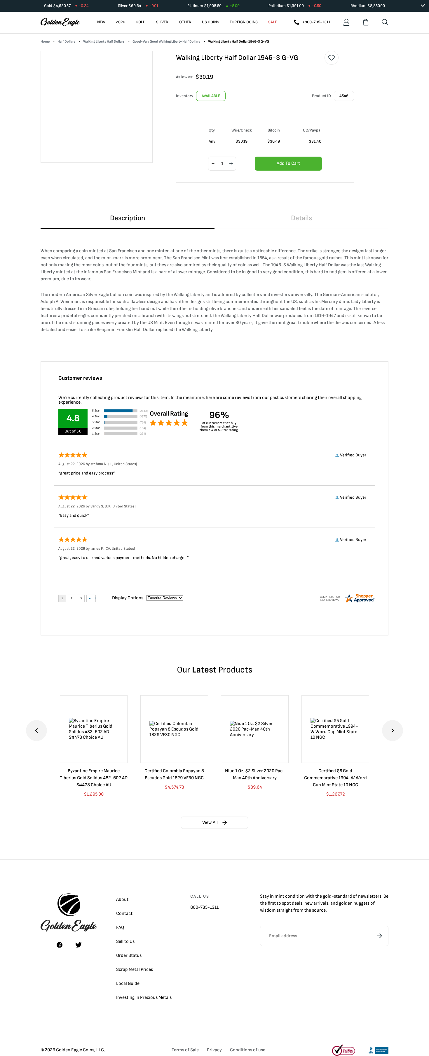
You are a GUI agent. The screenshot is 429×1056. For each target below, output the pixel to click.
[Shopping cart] (365, 22)
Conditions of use (247, 1050)
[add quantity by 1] (231, 164)
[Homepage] (60, 22)
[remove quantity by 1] (213, 164)
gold (327, 896)
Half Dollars (66, 41)
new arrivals (316, 903)
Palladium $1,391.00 (294, 5)
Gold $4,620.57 (66, 5)
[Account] (346, 22)
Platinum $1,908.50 (213, 5)
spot (286, 903)
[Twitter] (78, 945)
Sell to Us (125, 941)
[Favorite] (332, 58)
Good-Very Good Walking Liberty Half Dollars (166, 41)
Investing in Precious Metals (144, 997)
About (122, 899)
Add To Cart (288, 163)
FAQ (120, 927)
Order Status (129, 955)
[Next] (392, 730)
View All (210, 822)
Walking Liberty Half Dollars (104, 41)
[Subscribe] (379, 936)
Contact (124, 913)
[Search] (384, 22)
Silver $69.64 (138, 5)
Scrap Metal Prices (134, 969)
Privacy (214, 1050)
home (45, 41)
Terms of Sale (185, 1050)
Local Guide (127, 983)
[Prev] (36, 730)
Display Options (127, 598)
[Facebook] (59, 945)
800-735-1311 (204, 907)
